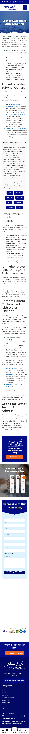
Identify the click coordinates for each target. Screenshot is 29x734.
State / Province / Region (10, 547)
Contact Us (6, 702)
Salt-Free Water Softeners (15, 114)
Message (7, 556)
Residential (8, 2)
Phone (6, 523)
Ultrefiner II (10, 374)
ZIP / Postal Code (8, 553)
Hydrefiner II (10, 368)
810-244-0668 (9, 713)
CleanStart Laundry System (16, 128)
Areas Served (7, 700)
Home (4, 690)
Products (5, 693)
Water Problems (8, 697)
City (5, 541)
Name (6, 517)
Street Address (8, 534)
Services (5, 695)
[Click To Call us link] (14, 729)
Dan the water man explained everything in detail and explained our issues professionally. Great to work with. (12, 484)
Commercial (19, 2)
